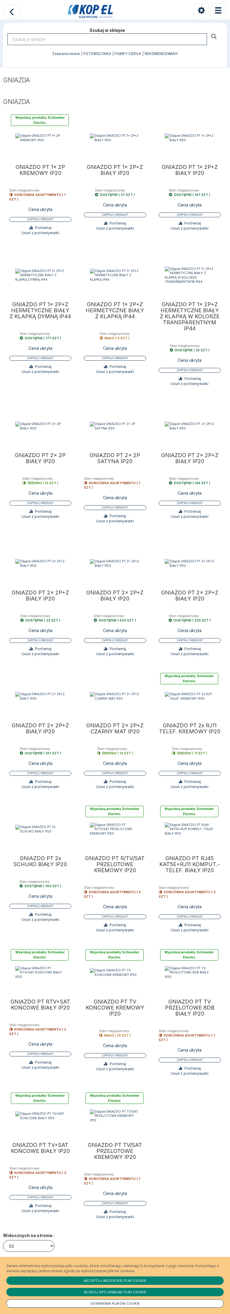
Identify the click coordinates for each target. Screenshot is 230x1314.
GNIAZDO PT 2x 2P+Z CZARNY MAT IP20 (114, 729)
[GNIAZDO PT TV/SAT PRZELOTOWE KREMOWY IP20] (115, 1116)
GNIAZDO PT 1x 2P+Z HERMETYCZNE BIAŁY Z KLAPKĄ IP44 (115, 310)
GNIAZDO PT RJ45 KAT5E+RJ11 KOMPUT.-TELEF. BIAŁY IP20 (189, 864)
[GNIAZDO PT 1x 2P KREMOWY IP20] (40, 138)
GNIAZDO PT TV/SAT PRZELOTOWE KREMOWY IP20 (115, 1151)
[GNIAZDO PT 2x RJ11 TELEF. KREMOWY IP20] (190, 696)
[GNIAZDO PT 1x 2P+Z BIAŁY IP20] (115, 138)
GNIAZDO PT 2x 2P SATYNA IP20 (115, 458)
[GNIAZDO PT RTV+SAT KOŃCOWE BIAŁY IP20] (40, 972)
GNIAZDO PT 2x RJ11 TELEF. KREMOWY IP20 (189, 729)
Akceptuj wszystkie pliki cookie (115, 1281)
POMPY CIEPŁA (128, 54)
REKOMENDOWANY (161, 54)
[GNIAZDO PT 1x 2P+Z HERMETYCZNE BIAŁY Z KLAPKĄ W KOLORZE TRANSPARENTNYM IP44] (190, 275)
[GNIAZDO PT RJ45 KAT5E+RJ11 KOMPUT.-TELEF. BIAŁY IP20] (190, 829)
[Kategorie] (218, 10)
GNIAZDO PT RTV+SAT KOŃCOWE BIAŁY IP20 (40, 1005)
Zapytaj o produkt (40, 219)
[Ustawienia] (201, 10)
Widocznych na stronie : (29, 1235)
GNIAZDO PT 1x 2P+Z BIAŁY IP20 (115, 170)
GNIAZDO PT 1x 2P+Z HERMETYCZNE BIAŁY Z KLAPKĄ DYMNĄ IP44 (40, 310)
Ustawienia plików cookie (115, 1303)
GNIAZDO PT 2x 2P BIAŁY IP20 (40, 458)
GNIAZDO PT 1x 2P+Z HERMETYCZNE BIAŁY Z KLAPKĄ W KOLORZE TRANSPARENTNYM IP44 (190, 316)
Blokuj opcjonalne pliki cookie (115, 1292)
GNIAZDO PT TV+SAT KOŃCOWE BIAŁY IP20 (40, 1148)
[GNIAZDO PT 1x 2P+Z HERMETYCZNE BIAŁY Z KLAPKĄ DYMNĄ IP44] (40, 275)
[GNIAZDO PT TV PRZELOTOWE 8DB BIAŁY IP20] (190, 972)
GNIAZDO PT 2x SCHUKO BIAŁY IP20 (40, 861)
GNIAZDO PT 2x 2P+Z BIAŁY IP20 (189, 458)
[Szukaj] (215, 36)
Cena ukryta (40, 209)
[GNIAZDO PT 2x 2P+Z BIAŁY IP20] (190, 426)
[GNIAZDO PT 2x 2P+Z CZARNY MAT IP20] (115, 696)
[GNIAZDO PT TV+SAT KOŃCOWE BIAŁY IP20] (40, 1116)
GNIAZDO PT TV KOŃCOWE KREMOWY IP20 (115, 1008)
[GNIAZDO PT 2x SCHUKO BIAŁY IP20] (40, 829)
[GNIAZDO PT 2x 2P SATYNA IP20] (115, 426)
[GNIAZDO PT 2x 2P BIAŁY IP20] (40, 426)
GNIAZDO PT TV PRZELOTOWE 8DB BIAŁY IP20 (189, 1008)
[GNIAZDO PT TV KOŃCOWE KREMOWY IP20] (115, 972)
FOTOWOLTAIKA (97, 54)
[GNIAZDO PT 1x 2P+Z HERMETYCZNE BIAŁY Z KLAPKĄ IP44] (115, 275)
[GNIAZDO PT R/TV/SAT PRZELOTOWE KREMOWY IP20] (115, 829)
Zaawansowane (66, 54)
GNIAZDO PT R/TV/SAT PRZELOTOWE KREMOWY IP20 (115, 864)
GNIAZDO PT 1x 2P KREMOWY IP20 (40, 170)
